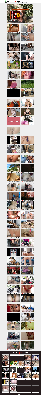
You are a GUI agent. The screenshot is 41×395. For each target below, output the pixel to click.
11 (17, 2)
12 (18, 2)
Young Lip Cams (6, 378)
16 (22, 2)
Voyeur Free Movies (20, 378)
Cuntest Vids (13, 378)
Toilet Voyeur (13, 384)
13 (19, 2)
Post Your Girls (13, 372)
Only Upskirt (35, 372)
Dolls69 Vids (27, 372)
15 (21, 2)
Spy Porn (6, 384)
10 (16, 2)
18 (24, 2)
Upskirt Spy (35, 378)
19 (25, 2)
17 (23, 2)
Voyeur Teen (27, 378)
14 (20, 2)
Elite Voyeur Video (6, 372)
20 (26, 2)
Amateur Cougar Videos (21, 367)
